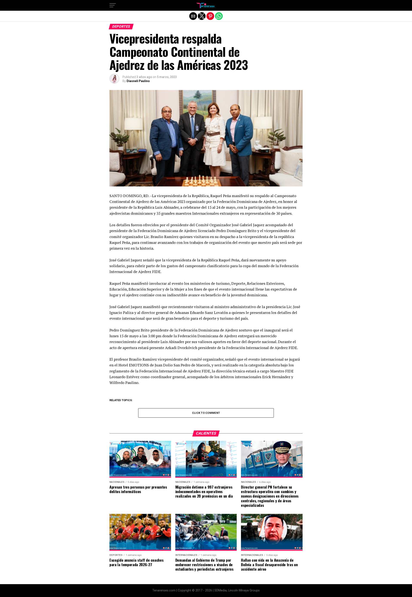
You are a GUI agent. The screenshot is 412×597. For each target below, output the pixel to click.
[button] (112, 5)
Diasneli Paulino (138, 81)
